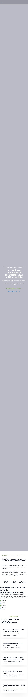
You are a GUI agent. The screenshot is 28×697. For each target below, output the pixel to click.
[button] (14, 610)
